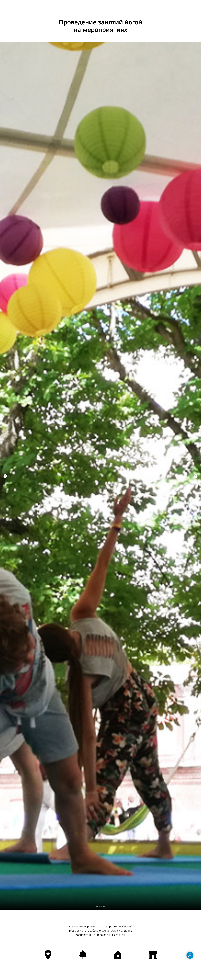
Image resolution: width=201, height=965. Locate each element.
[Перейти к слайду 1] (97, 906)
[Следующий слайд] (196, 476)
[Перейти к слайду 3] (101, 906)
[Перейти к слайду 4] (104, 906)
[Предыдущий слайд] (5, 476)
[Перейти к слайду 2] (99, 906)
